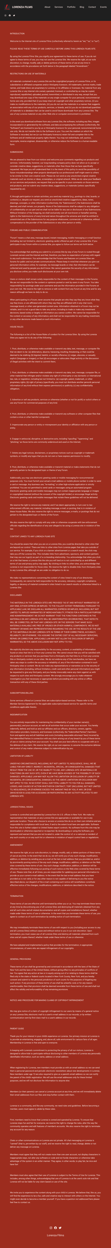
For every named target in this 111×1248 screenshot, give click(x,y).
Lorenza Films (22, 7)
